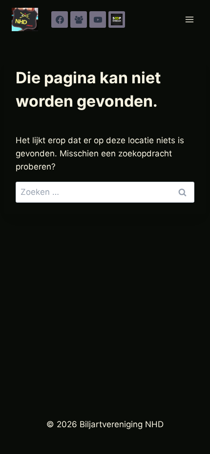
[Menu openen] (189, 19)
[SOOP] (116, 19)
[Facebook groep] (78, 19)
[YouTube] (97, 19)
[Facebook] (59, 19)
